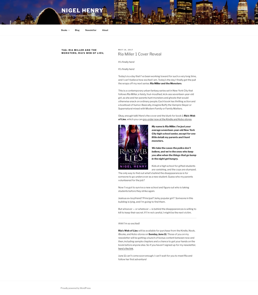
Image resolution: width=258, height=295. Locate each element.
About (105, 30)
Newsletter (90, 30)
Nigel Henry (83, 10)
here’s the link (125, 248)
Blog (77, 30)
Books (64, 30)
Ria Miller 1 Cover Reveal (139, 54)
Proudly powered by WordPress (76, 288)
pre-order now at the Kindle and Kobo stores (167, 119)
